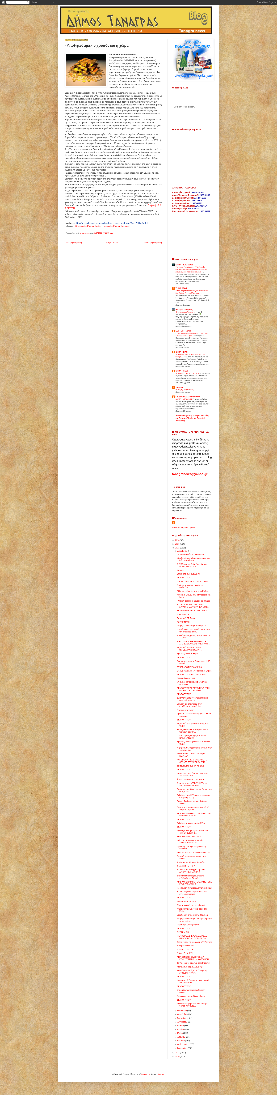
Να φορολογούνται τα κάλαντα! (190, 554)
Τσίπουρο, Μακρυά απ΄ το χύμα (190, 766)
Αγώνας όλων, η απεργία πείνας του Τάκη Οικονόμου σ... (192, 832)
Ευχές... (180, 570)
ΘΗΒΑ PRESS (182, 371)
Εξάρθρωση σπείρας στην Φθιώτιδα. (192, 915)
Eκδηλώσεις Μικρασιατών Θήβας (191, 823)
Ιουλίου (180, 1025)
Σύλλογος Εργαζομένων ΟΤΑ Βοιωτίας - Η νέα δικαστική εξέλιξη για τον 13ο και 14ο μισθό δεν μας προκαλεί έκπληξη (192, 269)
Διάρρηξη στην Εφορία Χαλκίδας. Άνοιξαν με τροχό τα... (191, 841)
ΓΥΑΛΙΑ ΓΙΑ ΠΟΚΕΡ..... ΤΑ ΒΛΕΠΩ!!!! (192, 581)
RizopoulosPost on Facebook (116, 226)
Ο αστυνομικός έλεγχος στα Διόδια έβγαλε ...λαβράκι (191, 737)
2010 (177, 1056)
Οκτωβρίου (182, 1014)
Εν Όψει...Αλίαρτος (184, 309)
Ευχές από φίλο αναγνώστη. (189, 574)
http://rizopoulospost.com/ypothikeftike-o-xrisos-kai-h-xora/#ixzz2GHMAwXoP (112, 223)
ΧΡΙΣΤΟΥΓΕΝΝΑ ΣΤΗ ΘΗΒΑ (189, 837)
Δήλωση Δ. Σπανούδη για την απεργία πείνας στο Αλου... (193, 774)
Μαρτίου (181, 1040)
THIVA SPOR (181, 288)
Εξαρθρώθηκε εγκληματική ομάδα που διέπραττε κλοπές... (193, 559)
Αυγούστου (182, 1022)
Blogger (161, 1074)
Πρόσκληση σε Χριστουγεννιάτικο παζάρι (194, 888)
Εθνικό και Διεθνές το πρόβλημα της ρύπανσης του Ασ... (192, 971)
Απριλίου (181, 1037)
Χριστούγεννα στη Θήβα (187, 653)
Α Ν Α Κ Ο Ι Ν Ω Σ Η (185, 949)
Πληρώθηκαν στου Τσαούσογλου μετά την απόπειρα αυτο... (193, 630)
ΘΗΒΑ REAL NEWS (184, 265)
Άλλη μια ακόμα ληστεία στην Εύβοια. (193, 591)
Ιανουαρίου (182, 1048)
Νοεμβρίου (182, 1011)
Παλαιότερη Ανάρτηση (152, 242)
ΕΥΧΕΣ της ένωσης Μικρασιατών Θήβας (194, 671)
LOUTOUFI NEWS (183, 331)
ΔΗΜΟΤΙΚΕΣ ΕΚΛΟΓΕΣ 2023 (187, 373)
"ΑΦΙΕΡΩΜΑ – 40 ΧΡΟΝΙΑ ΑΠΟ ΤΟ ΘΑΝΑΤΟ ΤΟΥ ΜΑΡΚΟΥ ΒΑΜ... (192, 761)
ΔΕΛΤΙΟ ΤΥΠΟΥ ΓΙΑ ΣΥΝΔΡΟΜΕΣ (191, 675)
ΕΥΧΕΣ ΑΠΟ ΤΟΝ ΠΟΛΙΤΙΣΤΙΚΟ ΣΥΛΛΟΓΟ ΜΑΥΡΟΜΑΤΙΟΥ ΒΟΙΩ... (193, 605)
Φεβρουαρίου (183, 1044)
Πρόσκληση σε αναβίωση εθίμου (191, 996)
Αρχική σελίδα (112, 242)
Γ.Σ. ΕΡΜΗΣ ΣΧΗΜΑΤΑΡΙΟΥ (188, 397)
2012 (177, 548)
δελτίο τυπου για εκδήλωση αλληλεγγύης (194, 942)
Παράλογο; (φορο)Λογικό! (188, 925)
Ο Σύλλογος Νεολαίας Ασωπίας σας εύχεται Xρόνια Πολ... (192, 565)
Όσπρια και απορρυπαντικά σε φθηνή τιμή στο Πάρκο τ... (193, 808)
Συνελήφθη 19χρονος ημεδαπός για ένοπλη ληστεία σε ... (192, 699)
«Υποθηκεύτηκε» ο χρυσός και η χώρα (193, 601)
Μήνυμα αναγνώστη (185, 710)
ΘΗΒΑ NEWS (182, 352)
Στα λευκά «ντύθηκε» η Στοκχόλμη (191, 862)
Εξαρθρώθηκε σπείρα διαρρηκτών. (192, 626)
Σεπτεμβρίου (183, 1018)
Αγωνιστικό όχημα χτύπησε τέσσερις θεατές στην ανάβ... (192, 1005)
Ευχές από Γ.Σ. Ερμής (186, 618)
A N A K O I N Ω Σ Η (185, 953)
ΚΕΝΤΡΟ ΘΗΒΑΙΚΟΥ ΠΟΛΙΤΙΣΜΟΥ (192, 611)
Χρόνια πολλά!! (183, 622)
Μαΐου (180, 1033)
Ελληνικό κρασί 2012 (186, 678)
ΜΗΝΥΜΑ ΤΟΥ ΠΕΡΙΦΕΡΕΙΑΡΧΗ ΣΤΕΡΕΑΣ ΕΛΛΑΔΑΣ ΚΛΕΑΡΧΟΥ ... (193, 642)
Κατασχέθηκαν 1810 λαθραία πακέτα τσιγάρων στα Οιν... (193, 730)
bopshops (145, 1074)
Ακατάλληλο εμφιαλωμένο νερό (190, 967)
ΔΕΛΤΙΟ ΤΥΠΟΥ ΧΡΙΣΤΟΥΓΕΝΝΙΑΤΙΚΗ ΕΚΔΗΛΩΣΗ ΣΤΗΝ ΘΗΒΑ (193, 689)
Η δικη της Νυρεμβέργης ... (186, 390)
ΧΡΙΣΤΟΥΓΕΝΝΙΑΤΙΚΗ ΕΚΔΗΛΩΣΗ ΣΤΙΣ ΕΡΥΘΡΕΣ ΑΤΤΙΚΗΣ (194, 814)
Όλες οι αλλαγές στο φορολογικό (191, 905)
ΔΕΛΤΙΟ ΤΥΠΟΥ (184, 577)
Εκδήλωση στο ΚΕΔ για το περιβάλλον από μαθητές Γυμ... (193, 796)
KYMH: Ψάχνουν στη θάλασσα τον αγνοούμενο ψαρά (191, 893)
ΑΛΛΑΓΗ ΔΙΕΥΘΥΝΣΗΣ (185, 399)
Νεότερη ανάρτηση (74, 242)
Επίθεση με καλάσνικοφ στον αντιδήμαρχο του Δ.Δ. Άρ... (189, 705)
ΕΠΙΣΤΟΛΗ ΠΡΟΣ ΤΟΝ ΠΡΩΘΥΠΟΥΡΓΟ (194, 852)
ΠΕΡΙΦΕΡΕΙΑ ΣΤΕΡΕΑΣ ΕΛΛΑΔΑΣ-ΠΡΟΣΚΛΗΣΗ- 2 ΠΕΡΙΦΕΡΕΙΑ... (192, 937)
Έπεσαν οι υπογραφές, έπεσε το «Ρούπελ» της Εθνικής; (190, 877)
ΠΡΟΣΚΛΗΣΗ (183, 932)
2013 (177, 544)
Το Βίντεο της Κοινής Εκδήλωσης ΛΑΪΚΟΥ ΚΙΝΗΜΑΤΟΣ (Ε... (191, 871)
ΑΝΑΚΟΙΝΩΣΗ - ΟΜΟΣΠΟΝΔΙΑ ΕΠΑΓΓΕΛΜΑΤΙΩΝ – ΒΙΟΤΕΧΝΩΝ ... (194, 958)
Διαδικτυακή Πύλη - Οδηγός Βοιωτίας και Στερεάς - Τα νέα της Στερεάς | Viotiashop (192, 418)
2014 (177, 540)
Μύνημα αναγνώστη (185, 946)
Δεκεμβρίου (182, 551)
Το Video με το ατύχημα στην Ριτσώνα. (193, 963)
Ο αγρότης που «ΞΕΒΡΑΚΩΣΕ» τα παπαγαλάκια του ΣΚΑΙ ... (192, 784)
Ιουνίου (180, 1029)
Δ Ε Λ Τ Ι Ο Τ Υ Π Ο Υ (186, 614)
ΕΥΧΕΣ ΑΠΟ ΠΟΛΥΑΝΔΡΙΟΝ (189, 667)
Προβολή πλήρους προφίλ (183, 528)
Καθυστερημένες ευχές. (187, 901)
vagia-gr (179, 387)
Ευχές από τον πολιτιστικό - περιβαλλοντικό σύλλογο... (189, 648)
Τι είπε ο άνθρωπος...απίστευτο (190, 779)
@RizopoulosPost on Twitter (88, 226)
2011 (177, 1053)
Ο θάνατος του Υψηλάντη (186, 312)
